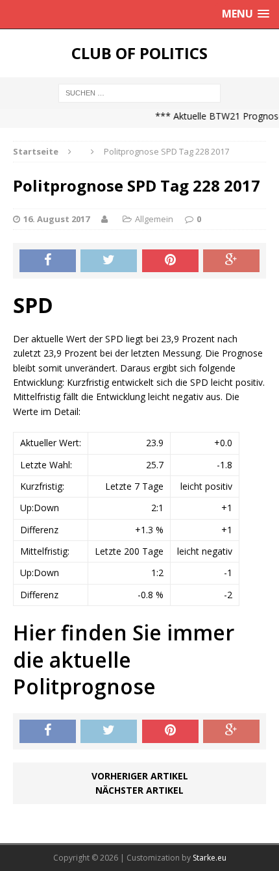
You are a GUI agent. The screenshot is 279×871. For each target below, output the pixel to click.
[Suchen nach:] (139, 92)
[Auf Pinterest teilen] (170, 261)
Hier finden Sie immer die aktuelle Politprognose (123, 659)
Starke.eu (209, 857)
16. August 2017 (56, 219)
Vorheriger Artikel (139, 776)
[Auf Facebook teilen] (47, 261)
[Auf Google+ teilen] (231, 261)
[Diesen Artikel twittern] (108, 261)
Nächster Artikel (139, 790)
